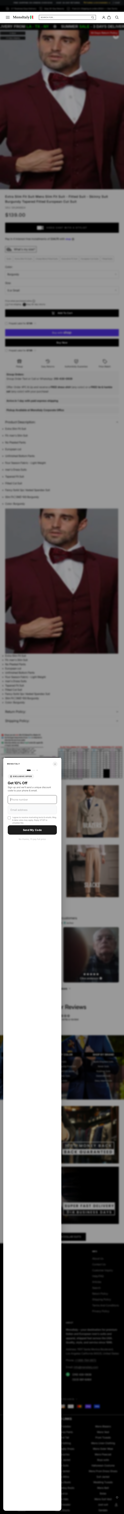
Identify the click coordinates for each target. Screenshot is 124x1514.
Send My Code (32, 830)
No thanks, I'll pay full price (32, 839)
